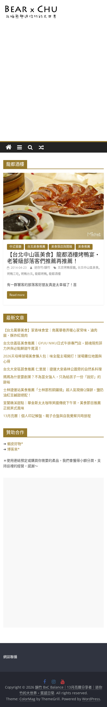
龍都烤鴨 (41, 274)
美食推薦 (84, 246)
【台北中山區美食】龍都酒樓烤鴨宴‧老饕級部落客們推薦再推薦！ (53, 257)
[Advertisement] (53, 85)
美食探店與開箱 (61, 246)
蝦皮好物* (15, 443)
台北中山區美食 (88, 267)
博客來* (13, 449)
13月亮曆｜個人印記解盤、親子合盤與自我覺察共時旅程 (47, 415)
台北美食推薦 (36, 246)
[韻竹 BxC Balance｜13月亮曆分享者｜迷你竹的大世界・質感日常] (8, 147)
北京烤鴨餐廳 (67, 267)
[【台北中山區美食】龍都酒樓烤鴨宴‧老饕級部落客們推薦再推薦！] (53, 176)
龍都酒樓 (55, 274)
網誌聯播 (10, 656)
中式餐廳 (15, 246)
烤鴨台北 (27, 274)
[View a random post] (41, 147)
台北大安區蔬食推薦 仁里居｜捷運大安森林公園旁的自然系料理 (52, 369)
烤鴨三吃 (13, 274)
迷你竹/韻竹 (42, 267)
